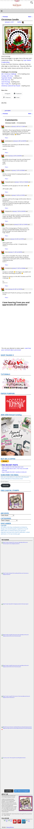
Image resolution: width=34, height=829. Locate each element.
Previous (4, 16)
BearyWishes (10, 827)
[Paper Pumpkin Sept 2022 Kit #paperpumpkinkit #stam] (17, 618)
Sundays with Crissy (7, 76)
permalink (8, 110)
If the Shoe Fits (5, 80)
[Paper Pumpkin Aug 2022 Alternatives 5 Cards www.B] (17, 711)
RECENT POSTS (12, 465)
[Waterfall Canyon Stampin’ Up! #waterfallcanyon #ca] (17, 741)
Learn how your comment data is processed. (16, 349)
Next (30, 16)
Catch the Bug (5, 82)
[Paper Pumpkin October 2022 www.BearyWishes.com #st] (17, 588)
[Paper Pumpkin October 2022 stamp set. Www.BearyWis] (17, 557)
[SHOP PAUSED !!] (16, 364)
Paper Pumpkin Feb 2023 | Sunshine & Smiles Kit (14, 472)
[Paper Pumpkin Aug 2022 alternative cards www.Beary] (17, 649)
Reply (7, 137)
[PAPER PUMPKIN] (16, 404)
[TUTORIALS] (16, 383)
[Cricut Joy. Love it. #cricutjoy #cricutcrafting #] (17, 772)
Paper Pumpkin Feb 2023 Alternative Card (12, 467)
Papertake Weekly (6, 78)
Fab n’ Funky (5, 84)
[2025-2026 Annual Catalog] (16, 436)
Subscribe (5, 485)
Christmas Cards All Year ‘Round (10, 86)
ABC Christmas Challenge (8, 74)
